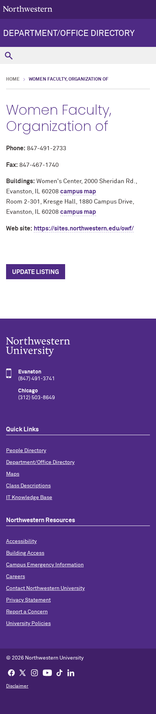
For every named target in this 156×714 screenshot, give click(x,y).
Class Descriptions (28, 485)
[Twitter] (22, 672)
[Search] (8, 55)
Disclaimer (17, 686)
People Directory (26, 450)
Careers (15, 576)
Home (13, 79)
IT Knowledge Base (29, 497)
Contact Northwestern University (45, 588)
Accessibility (21, 541)
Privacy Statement (28, 600)
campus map (78, 191)
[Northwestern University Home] (27, 9)
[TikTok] (59, 672)
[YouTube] (47, 672)
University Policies (28, 623)
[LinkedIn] (70, 672)
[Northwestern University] (78, 346)
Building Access (25, 553)
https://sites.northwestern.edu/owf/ (84, 229)
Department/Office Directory (68, 34)
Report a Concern (27, 611)
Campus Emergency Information (45, 565)
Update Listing (35, 272)
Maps (12, 474)
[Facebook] (11, 672)
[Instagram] (34, 672)
